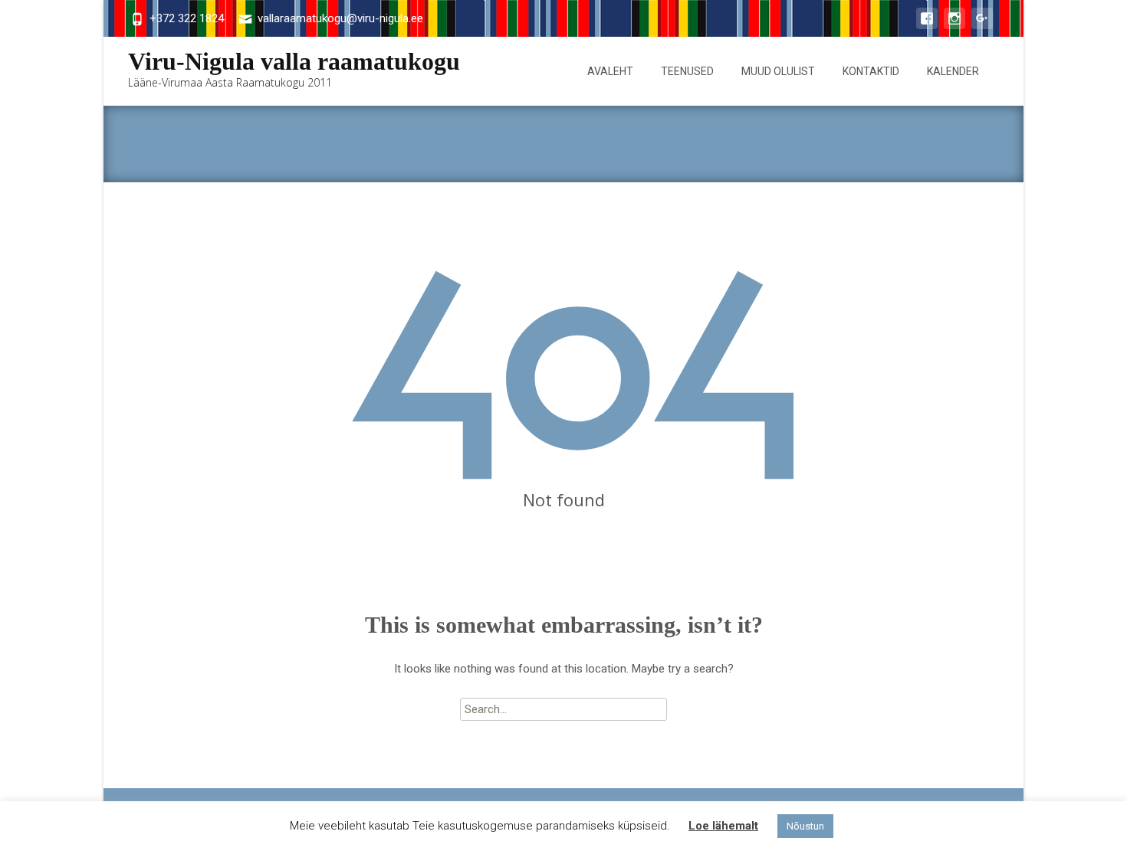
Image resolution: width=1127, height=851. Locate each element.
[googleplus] (982, 26)
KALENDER (953, 71)
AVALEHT (610, 71)
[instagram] (954, 26)
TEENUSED (687, 71)
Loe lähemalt (723, 826)
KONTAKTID (871, 71)
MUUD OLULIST (778, 71)
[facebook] (927, 26)
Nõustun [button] (805, 826)
